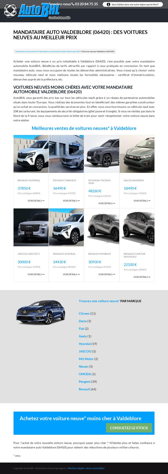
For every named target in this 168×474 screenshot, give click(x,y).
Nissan (86, 366)
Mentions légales (76, 468)
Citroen (87, 313)
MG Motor (88, 359)
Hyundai (88, 344)
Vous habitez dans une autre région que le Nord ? (135, 4)
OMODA (87, 374)
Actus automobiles (95, 468)
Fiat (84, 328)
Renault (87, 389)
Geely (85, 336)
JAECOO (87, 351)
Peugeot (88, 381)
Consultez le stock (129, 428)
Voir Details (35, 200)
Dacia (85, 321)
